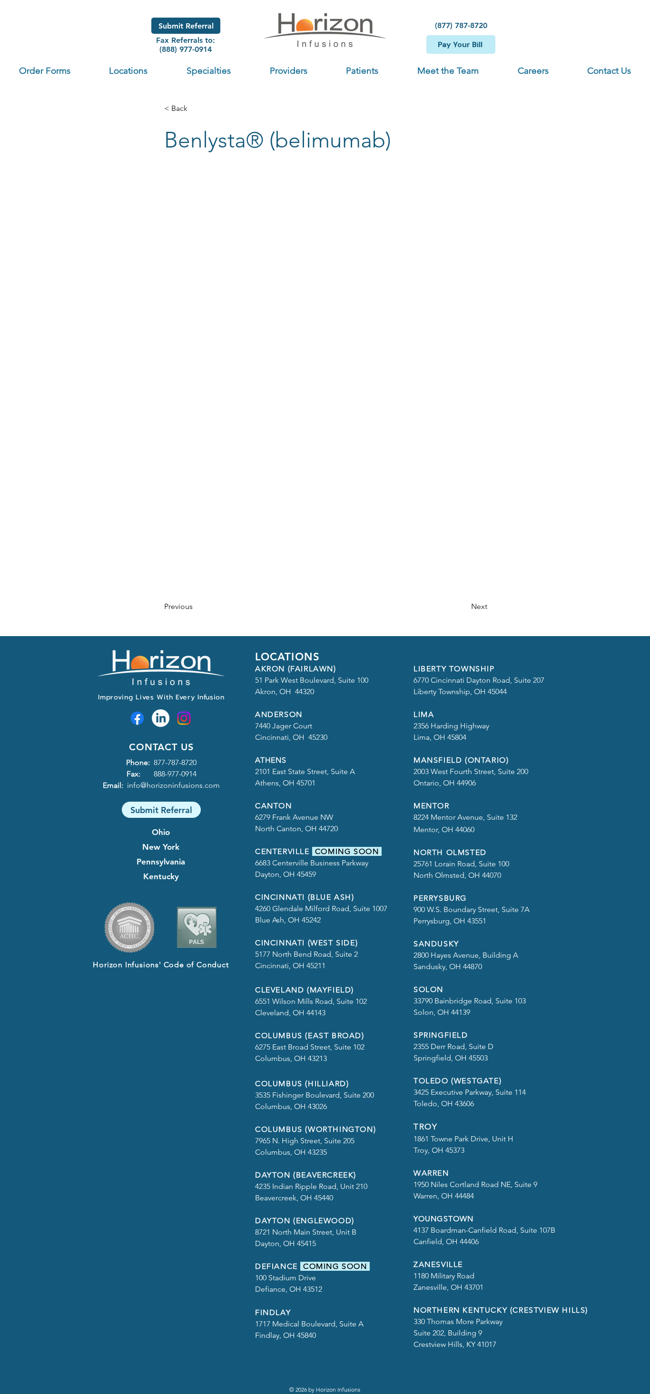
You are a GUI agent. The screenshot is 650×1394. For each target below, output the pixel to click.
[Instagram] (184, 718)
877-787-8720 (175, 762)
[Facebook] (137, 718)
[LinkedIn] (160, 718)
